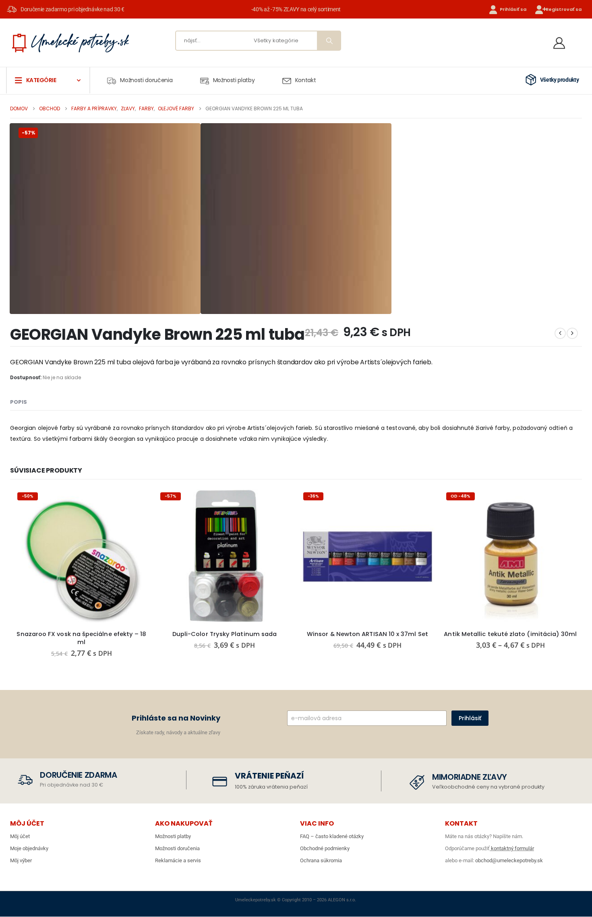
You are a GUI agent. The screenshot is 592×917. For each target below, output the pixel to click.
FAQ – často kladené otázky (332, 836)
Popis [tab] (18, 402)
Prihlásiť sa (513, 9)
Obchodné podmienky (325, 848)
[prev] (560, 333)
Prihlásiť (470, 718)
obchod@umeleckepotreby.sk (509, 860)
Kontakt (305, 80)
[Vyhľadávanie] (328, 40)
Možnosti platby (234, 80)
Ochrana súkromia (321, 860)
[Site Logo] (70, 43)
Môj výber (21, 860)
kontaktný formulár (512, 848)
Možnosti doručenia (146, 80)
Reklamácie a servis (178, 860)
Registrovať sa (564, 9)
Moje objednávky (29, 848)
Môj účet (20, 836)
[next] (572, 333)
